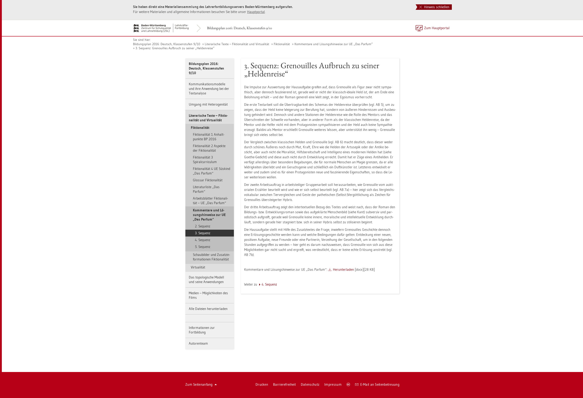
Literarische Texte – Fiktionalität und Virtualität (237, 44)
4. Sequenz (202, 240)
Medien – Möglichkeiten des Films (208, 295)
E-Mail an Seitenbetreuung (380, 384)
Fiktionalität (282, 44)
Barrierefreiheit (284, 384)
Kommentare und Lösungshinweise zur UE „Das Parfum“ (333, 44)
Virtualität (198, 267)
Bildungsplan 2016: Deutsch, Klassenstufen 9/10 (239, 28)
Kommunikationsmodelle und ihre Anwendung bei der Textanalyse (209, 88)
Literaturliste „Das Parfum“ (206, 189)
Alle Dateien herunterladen (208, 309)
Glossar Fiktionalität (207, 180)
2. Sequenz (202, 226)
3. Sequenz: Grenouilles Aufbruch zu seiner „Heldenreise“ (175, 48)
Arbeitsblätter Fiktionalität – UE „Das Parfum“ (210, 200)
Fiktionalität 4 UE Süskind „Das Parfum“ (211, 170)
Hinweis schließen (436, 7)
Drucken (262, 384)
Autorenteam (198, 343)
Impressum (333, 384)
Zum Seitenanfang (199, 384)
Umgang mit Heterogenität (208, 104)
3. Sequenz (202, 233)
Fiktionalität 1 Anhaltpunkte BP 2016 (208, 136)
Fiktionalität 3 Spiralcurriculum (205, 159)
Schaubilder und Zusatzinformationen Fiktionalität (211, 256)
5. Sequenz (202, 247)
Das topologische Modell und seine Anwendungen (206, 279)
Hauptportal (256, 12)
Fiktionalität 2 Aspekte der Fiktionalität (209, 148)
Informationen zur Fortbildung (202, 329)
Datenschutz (310, 384)
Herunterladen (343, 269)
